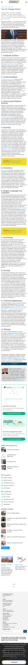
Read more (21, 378)
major (12, 21)
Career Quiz (19, 564)
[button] (13, 586)
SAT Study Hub (11, 461)
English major (21, 208)
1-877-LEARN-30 (6, 595)
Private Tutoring (8, 485)
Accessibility (5, 624)
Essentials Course (9, 483)
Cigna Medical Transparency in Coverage (9, 626)
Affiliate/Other (6, 619)
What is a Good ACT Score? (15, 542)
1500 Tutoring (8, 477)
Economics (4, 170)
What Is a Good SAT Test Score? (16, 537)
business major (7, 148)
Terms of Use (14, 657)
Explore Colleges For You (6, 565)
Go (25, 631)
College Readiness (7, 616)
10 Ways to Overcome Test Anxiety (14, 531)
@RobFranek (20, 380)
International (6, 617)
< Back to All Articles (7, 7)
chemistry (21, 307)
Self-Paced (7, 488)
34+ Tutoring (7, 494)
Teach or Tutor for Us (8, 615)
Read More (5, 547)
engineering (14, 307)
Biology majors (14, 334)
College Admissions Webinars (12, 467)
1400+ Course (8, 480)
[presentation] (13, 584)
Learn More (14, 363)
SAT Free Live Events (13, 449)
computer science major (10, 63)
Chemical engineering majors (16, 308)
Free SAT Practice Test (14, 413)
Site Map (15, 640)
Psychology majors (18, 245)
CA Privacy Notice (14, 637)
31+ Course (7, 496)
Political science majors (7, 117)
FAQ (4, 596)
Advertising (5, 618)
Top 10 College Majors (13, 513)
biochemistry (4, 308)
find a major (5, 17)
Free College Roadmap (14, 439)
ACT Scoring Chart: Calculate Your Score (17, 525)
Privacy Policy (19, 656)
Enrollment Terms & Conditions (10, 623)
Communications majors (7, 79)
